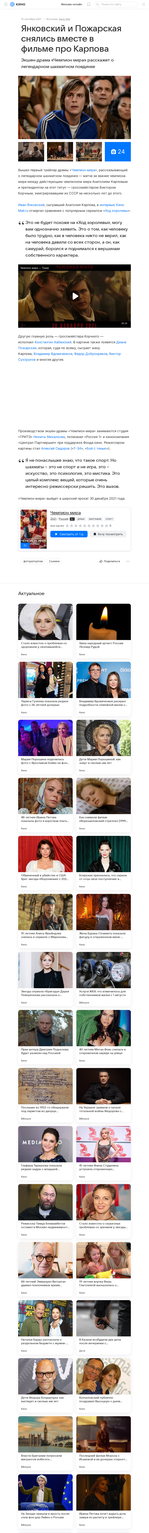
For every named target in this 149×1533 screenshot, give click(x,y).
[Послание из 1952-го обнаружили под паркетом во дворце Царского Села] (45, 1095)
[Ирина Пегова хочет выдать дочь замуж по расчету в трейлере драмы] (103, 1501)
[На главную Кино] (20, 4)
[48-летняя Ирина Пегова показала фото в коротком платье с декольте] (45, 805)
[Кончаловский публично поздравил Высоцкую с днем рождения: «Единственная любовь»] (103, 1385)
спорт (109, 519)
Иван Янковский (31, 205)
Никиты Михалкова (49, 437)
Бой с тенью (96, 448)
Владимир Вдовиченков (53, 354)
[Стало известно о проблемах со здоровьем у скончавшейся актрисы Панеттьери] (45, 631)
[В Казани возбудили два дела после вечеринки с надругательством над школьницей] (103, 1327)
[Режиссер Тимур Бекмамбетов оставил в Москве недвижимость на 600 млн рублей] (45, 1211)
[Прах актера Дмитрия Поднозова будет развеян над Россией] (45, 1037)
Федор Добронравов (90, 354)
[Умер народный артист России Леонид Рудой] (103, 631)
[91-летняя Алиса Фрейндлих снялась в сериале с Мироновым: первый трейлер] (45, 921)
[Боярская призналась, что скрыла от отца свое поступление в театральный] (103, 863)
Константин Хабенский (53, 342)
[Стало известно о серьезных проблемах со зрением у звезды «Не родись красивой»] (103, 1211)
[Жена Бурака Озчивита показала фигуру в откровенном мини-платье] (103, 921)
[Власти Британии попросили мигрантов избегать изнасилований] (45, 1443)
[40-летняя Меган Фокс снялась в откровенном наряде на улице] (103, 1037)
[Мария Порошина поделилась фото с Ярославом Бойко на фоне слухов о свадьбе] (45, 747)
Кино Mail (64, 19)
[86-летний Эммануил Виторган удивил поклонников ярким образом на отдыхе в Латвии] (45, 1269)
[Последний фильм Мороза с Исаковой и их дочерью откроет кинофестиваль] (103, 1443)
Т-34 (77, 448)
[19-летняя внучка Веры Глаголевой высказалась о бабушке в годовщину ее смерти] (103, 1269)
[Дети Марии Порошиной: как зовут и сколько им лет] (103, 747)
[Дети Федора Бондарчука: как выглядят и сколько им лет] (45, 1385)
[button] (74, 107)
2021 (53, 518)
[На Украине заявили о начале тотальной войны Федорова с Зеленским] (103, 1095)
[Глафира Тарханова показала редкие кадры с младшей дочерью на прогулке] (45, 1153)
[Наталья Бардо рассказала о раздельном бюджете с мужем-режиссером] (45, 1327)
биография (95, 519)
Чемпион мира (83, 170)
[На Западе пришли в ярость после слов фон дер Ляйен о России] (45, 1501)
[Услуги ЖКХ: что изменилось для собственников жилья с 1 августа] (103, 979)
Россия (63, 518)
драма (81, 519)
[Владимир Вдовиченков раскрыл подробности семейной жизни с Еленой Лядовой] (103, 689)
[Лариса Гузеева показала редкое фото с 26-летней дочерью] (45, 689)
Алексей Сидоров (55, 448)
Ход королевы (116, 211)
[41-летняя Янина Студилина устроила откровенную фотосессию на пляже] (103, 1153)
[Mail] (12, 4)
